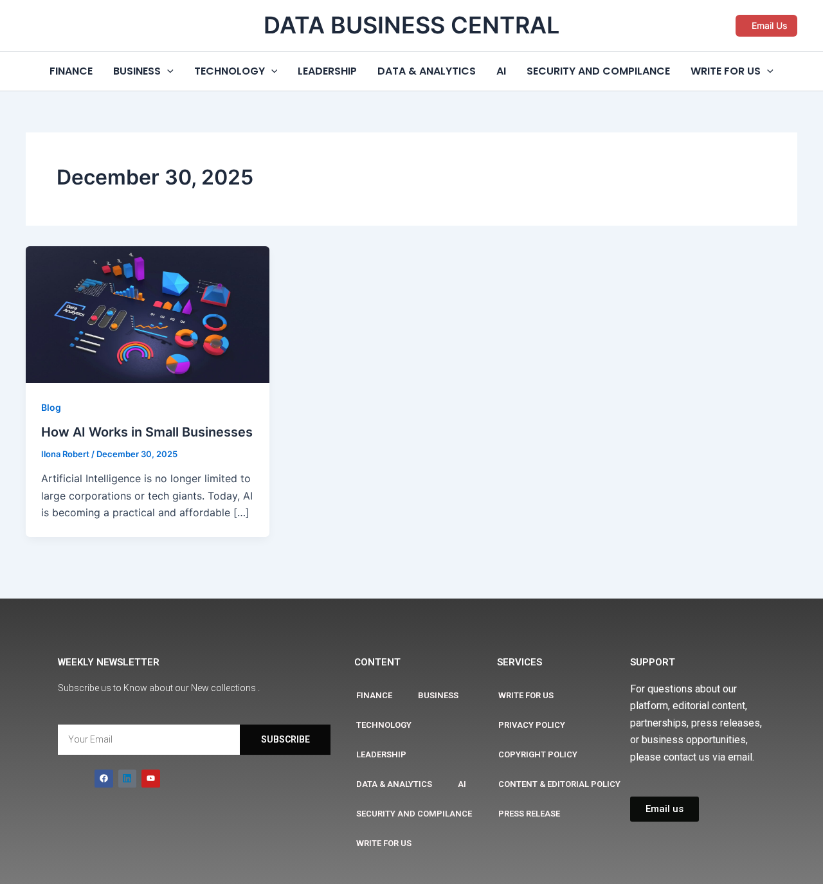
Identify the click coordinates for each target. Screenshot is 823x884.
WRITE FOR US (726, 71)
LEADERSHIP (327, 71)
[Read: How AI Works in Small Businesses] (147, 313)
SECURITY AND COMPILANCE (598, 71)
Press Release (529, 813)
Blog (51, 407)
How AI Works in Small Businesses (147, 432)
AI (501, 71)
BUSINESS (137, 71)
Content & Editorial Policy (559, 784)
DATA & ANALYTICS (426, 71)
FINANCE (71, 71)
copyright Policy (537, 754)
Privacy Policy (531, 725)
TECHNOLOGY (229, 71)
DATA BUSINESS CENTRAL (411, 25)
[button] (766, 26)
